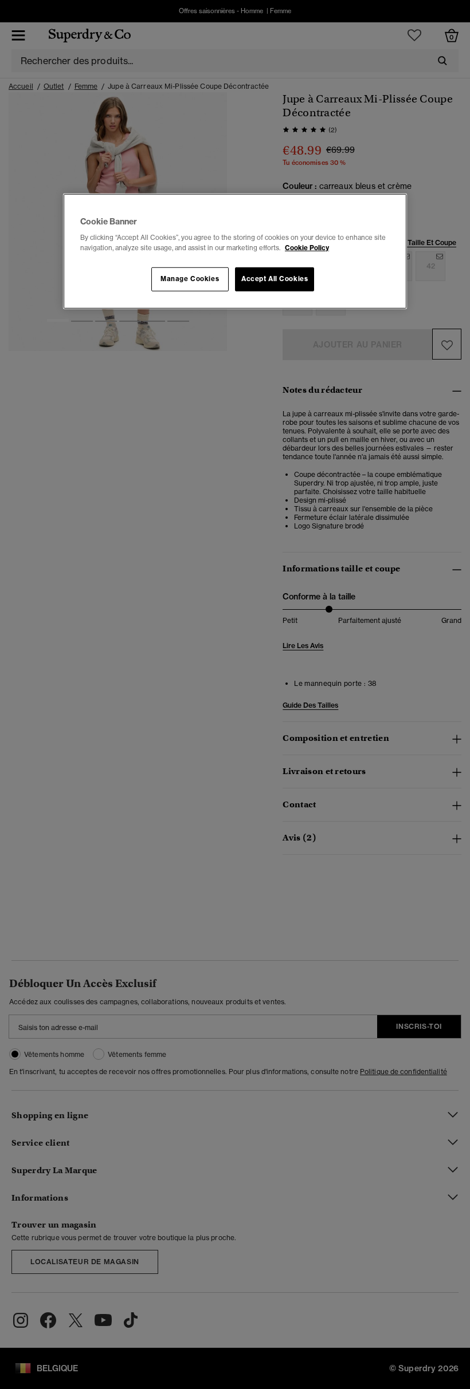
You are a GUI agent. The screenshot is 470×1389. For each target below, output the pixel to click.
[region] (235, 251)
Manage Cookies (189, 278)
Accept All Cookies (274, 278)
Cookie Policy (307, 247)
